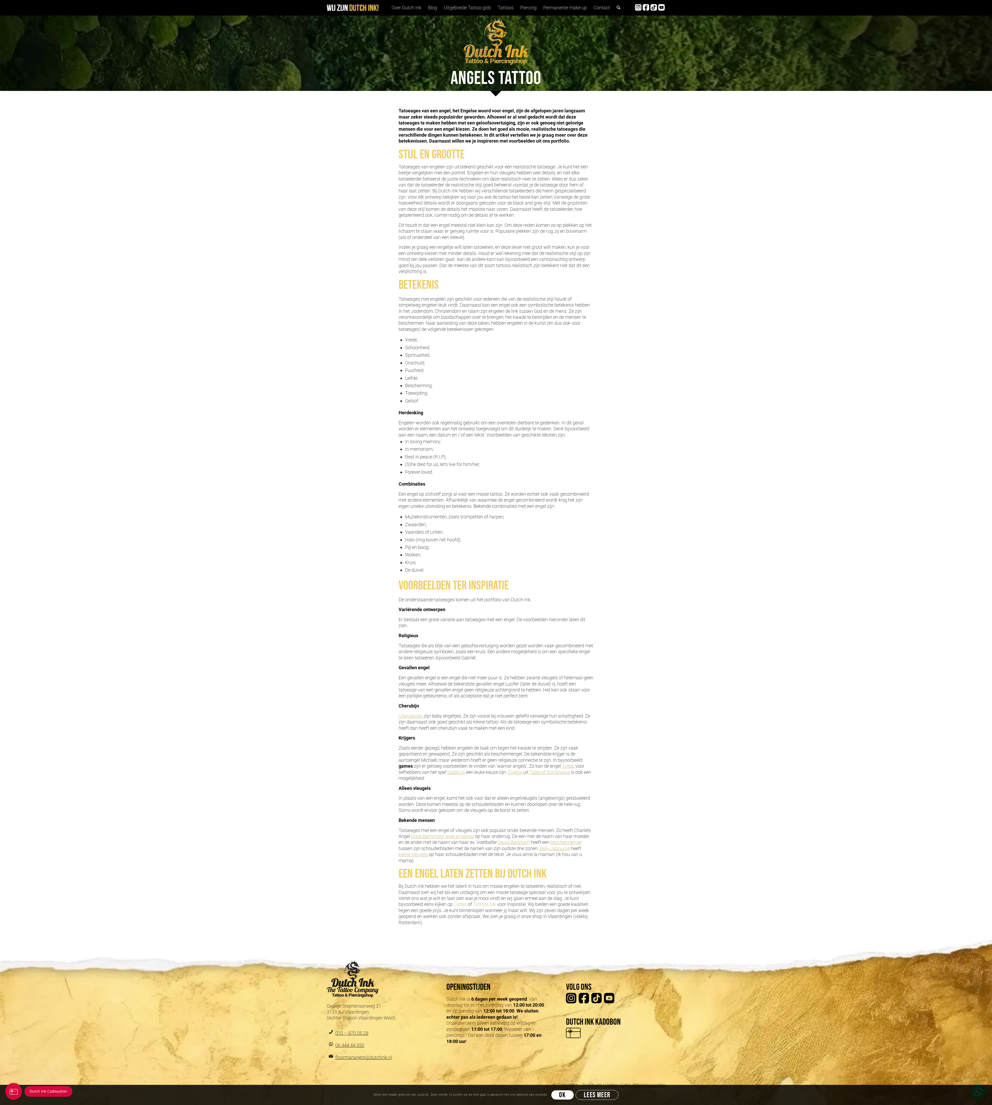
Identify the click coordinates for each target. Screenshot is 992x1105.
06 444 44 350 (349, 1045)
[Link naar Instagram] (638, 7)
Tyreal (568, 766)
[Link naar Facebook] (646, 7)
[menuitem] (406, 7)
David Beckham (514, 842)
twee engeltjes (459, 836)
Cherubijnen (411, 716)
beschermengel (566, 842)
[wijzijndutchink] (352, 8)
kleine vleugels (413, 854)
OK (562, 1095)
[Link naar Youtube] (661, 7)
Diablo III (456, 772)
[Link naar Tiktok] (653, 7)
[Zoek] (618, 7)
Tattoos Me (484, 904)
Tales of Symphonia (550, 772)
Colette (515, 772)
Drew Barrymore (427, 836)
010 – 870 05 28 (351, 1033)
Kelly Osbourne (555, 848)
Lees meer (597, 1095)
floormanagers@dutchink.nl (363, 1057)
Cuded (461, 904)
